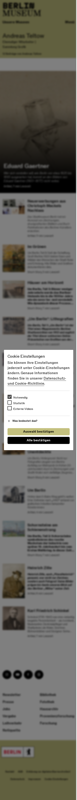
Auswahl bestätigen (38, 432)
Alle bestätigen (38, 440)
